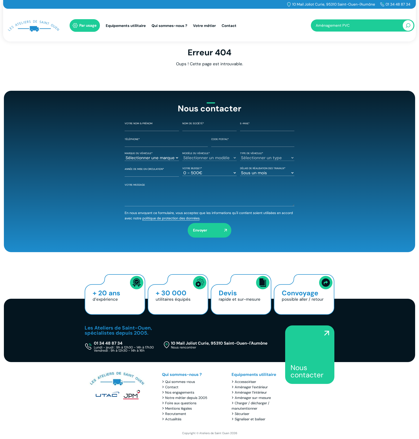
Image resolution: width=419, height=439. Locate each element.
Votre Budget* (192, 168)
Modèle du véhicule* (196, 153)
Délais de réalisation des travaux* (262, 168)
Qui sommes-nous (180, 382)
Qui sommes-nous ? (169, 25)
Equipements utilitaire (126, 25)
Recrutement (175, 414)
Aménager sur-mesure (253, 398)
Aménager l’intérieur (251, 392)
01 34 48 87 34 (398, 4)
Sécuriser (242, 414)
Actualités (173, 419)
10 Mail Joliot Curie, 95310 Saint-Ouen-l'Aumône (333, 4)
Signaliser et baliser (250, 419)
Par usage (88, 25)
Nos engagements (179, 392)
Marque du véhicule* (139, 153)
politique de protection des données (171, 218)
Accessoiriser (245, 382)
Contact (229, 25)
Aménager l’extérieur (251, 387)
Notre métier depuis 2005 (186, 398)
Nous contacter (306, 371)
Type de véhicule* (251, 153)
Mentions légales (178, 408)
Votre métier (204, 25)
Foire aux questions (180, 403)
